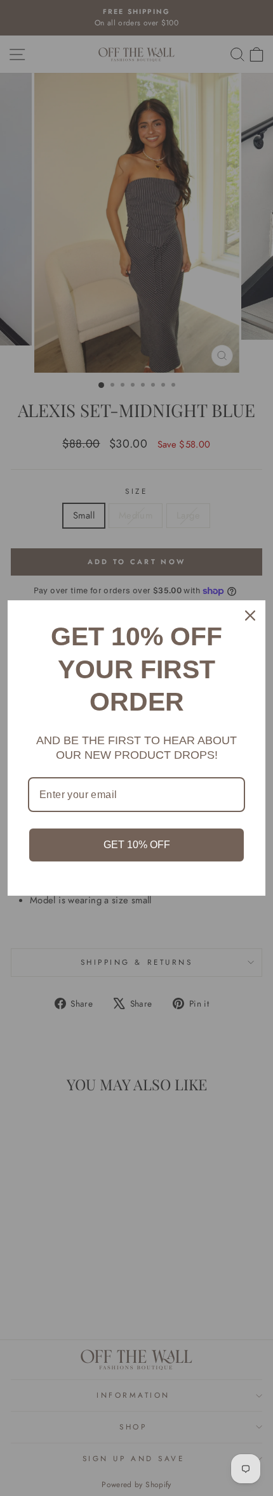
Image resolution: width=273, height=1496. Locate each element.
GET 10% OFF (136, 844)
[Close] (250, 615)
